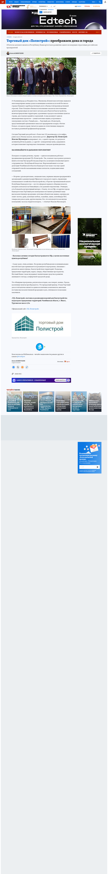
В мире (68, 2)
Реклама (87, 6)
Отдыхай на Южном (65, 32)
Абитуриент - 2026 (83, 32)
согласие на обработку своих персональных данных (87, 471)
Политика (42, 2)
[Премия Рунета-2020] (31, 6)
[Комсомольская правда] (16, 6)
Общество (50, 2)
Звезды (74, 2)
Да (41, 12)
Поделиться (96, 53)
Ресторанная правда (52, 32)
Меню (3, 2)
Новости (74, 32)
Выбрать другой (47, 12)
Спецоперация (25, 2)
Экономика (60, 2)
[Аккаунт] (105, 2)
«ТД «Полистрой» (32, 309)
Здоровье (82, 2)
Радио (79, 6)
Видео (16, 2)
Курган (34, 2)
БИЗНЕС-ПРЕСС (18, 373)
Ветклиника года (40, 32)
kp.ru (68, 361)
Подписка (96, 6)
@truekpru (21, 356)
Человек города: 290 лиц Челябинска (24, 32)
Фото (10, 2)
